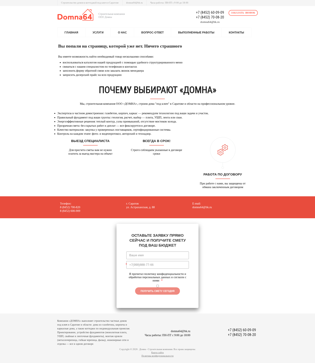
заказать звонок (243, 13)
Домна (142, 349)
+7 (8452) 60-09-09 (210, 12)
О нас (122, 32)
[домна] (76, 15)
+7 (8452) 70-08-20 (210, 17)
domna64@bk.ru (134, 2)
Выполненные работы (196, 32)
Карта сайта (157, 352)
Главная (71, 32)
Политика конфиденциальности (157, 355)
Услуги (98, 32)
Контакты (236, 32)
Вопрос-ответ (152, 32)
